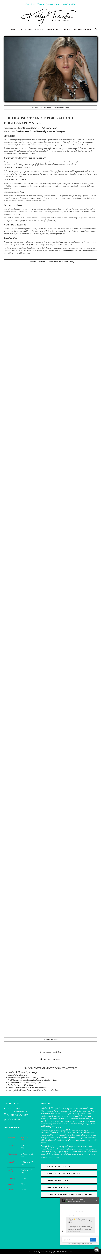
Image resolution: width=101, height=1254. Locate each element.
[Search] (96, 29)
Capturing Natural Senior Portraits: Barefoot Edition (28, 1087)
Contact (65, 29)
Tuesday (11, 1145)
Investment (52, 29)
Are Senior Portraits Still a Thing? (21, 1085)
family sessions (64, 1123)
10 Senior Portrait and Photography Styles (24, 1082)
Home (12, 29)
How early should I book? (59, 1187)
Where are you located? (59, 1166)
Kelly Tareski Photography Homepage (22, 1072)
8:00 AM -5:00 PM (27, 1138)
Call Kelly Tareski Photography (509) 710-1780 (50, 4)
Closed (23, 1178)
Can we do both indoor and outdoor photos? (70, 1194)
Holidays (11, 1189)
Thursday (11, 1162)
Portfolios (24, 29)
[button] (50, 107)
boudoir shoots (76, 1123)
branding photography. (53, 1126)
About (38, 29)
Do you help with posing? (59, 1180)
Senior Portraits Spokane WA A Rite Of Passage (26, 1077)
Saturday (11, 1178)
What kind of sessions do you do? (63, 1173)
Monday (11, 1137)
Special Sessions (82, 29)
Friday (10, 1170)
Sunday (11, 1184)
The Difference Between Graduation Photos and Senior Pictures (32, 1080)
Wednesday (12, 1154)
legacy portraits (89, 1123)
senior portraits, (52, 1123)
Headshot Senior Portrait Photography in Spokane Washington (41, 131)
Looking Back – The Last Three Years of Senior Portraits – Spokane (33, 1090)
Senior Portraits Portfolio (17, 1075)
